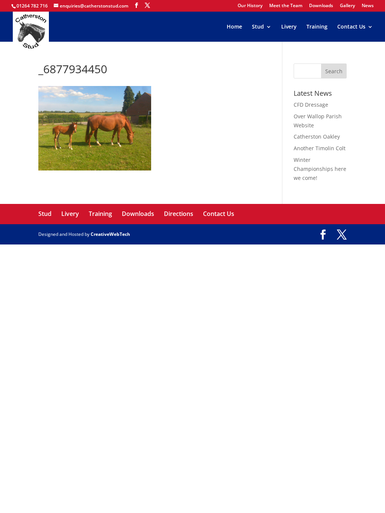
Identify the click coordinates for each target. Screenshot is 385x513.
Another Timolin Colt (320, 148)
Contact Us (351, 27)
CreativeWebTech (110, 234)
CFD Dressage (311, 104)
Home (234, 27)
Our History (250, 6)
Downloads (321, 6)
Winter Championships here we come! (320, 168)
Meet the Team (285, 6)
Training (316, 27)
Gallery (347, 6)
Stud (258, 27)
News (368, 6)
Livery (289, 27)
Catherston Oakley (317, 136)
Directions (178, 214)
